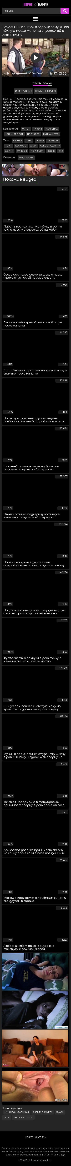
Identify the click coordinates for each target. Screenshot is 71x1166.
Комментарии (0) (45, 91)
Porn (49, 1160)
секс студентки (50, 146)
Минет (26, 129)
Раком (38, 129)
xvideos (22, 151)
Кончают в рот (14, 134)
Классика (52, 129)
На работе (33, 134)
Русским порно (23, 1117)
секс (29, 141)
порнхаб (53, 141)
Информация (23, 91)
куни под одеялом (17, 1112)
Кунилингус (50, 134)
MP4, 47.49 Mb (26, 158)
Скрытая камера (42, 1112)
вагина (17, 141)
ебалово (20, 146)
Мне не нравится (27, 84)
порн (8, 146)
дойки (9, 151)
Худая (60, 1112)
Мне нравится (19, 84)
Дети (6, 1117)
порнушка (37, 151)
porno (40, 141)
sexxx (51, 151)
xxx (61, 151)
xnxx (33, 146)
